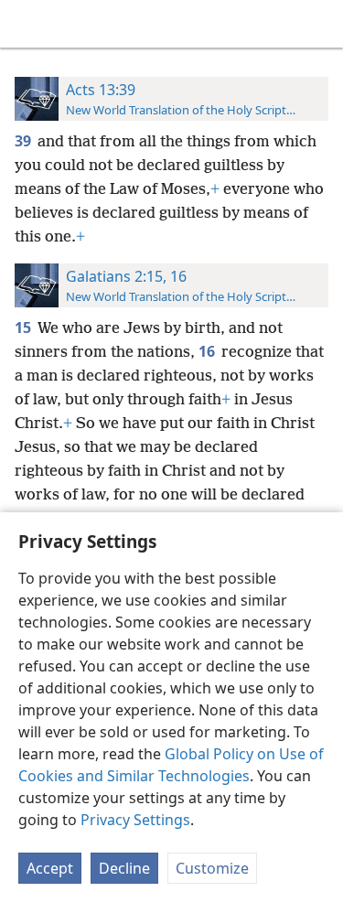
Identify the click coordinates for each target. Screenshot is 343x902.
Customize (212, 868)
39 (24, 141)
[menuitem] (27, 24)
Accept (50, 868)
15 (24, 327)
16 (208, 351)
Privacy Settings (135, 820)
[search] (320, 23)
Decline (124, 868)
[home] (27, 24)
